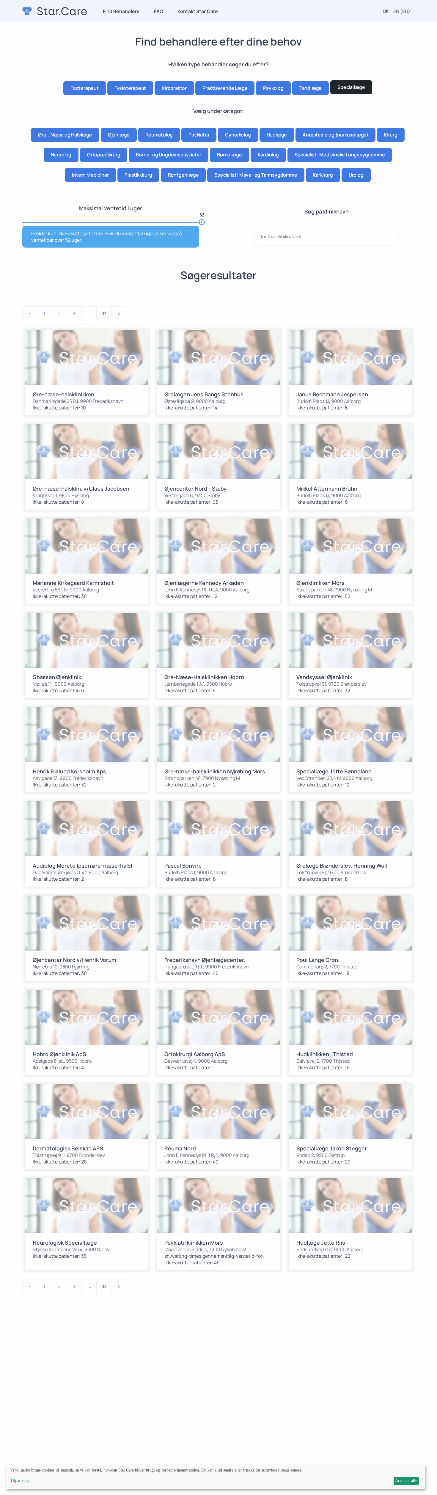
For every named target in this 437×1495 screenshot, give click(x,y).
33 (104, 313)
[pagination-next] (118, 313)
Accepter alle (406, 1480)
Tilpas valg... (21, 1480)
